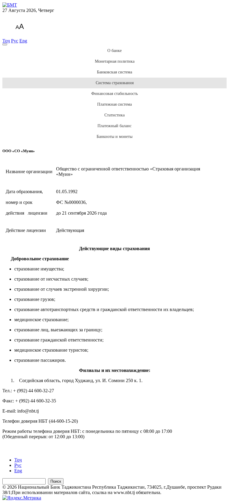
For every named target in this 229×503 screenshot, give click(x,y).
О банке (114, 50)
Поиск (55, 481)
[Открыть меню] (4, 44)
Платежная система (114, 104)
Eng (23, 40)
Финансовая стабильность (114, 93)
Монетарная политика (114, 61)
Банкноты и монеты (114, 136)
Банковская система (114, 72)
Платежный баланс (114, 126)
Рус (14, 40)
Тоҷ (6, 40)
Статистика (114, 115)
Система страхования (115, 83)
